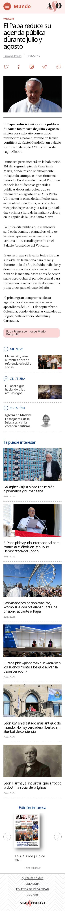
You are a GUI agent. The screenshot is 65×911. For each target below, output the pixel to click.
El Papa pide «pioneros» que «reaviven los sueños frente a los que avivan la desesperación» (31, 666)
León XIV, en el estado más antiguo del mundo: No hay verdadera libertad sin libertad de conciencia (32, 727)
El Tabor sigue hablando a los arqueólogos (15, 389)
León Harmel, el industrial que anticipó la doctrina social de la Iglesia (32, 785)
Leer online (32, 868)
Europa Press (12, 56)
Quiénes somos (33, 878)
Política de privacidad (32, 889)
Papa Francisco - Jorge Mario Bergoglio (26, 332)
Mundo (22, 6)
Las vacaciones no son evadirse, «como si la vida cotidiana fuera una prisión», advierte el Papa (30, 606)
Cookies (32, 894)
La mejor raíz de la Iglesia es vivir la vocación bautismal (18, 422)
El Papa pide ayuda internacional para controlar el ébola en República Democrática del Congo (31, 546)
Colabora (32, 883)
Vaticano (8, 19)
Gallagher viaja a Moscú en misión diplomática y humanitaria (28, 488)
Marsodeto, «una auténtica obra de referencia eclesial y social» (18, 361)
